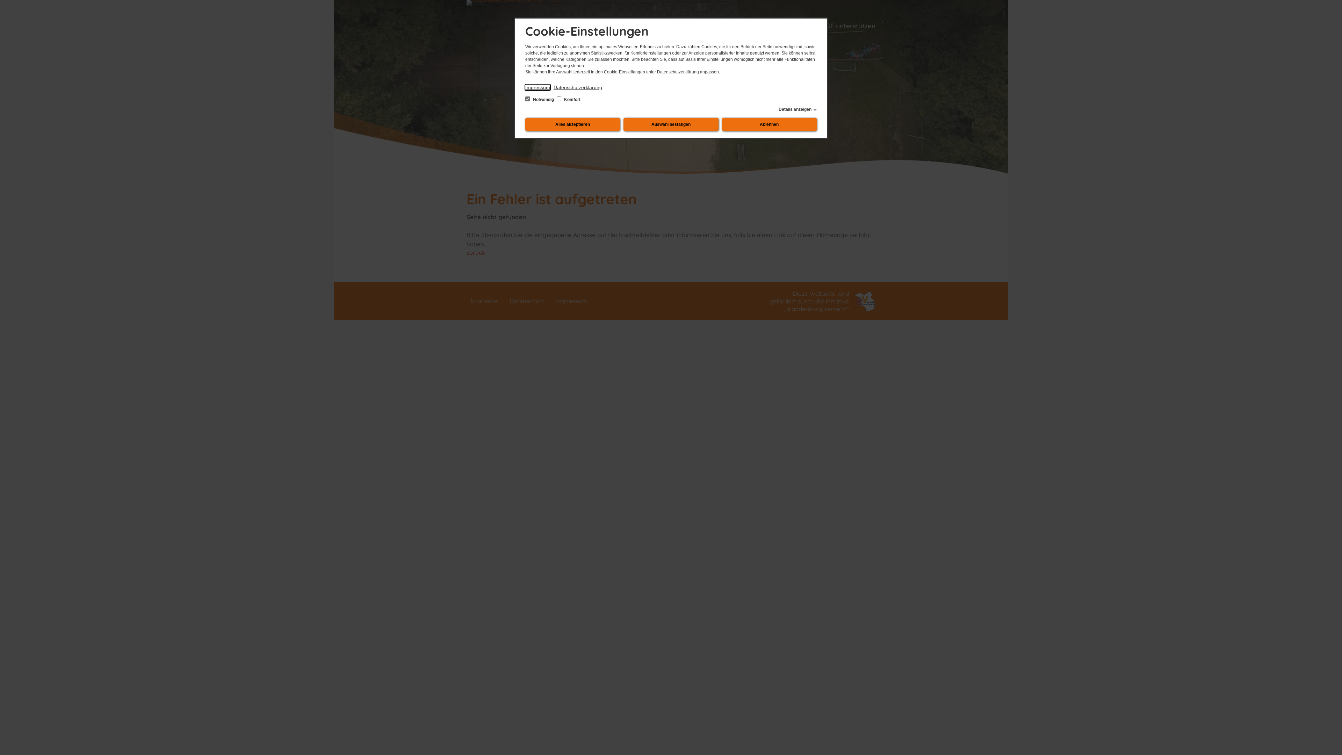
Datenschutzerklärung (578, 87)
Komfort (571, 99)
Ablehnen (769, 124)
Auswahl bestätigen (671, 124)
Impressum (537, 87)
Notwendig (543, 99)
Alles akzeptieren (572, 124)
